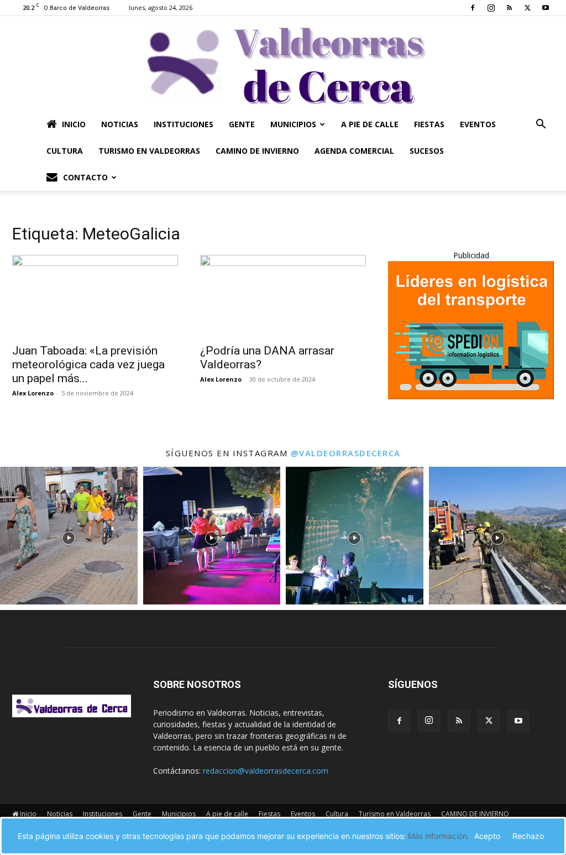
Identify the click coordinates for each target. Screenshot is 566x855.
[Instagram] (491, 7)
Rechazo (528, 836)
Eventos (478, 124)
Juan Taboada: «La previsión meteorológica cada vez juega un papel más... (88, 364)
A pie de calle (370, 124)
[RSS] (509, 7)
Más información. (438, 836)
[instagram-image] (69, 535)
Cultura (64, 150)
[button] (540, 125)
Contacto (85, 177)
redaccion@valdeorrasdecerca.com (265, 770)
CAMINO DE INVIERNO (257, 150)
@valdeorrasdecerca (346, 452)
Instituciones (183, 124)
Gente (242, 124)
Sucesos (427, 150)
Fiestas (429, 124)
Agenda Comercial (354, 150)
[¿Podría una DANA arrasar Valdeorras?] (283, 296)
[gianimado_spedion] (471, 396)
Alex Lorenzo (33, 393)
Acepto (487, 836)
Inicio (74, 124)
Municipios (293, 124)
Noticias (119, 124)
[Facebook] (472, 7)
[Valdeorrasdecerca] (283, 63)
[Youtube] (545, 7)
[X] (527, 7)
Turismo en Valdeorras (149, 150)
